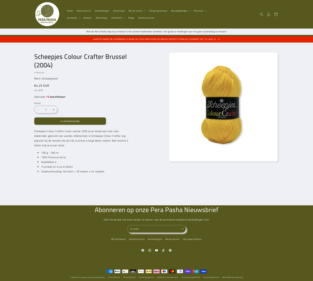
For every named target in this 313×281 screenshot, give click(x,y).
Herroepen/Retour (192, 239)
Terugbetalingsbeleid (190, 277)
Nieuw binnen (172, 239)
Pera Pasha (82, 277)
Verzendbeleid (129, 277)
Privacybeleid (114, 277)
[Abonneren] (182, 229)
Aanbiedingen (155, 239)
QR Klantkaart (118, 239)
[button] (137, 10)
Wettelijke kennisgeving (232, 277)
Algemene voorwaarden (167, 277)
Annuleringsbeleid (211, 277)
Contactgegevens (146, 277)
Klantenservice (137, 239)
